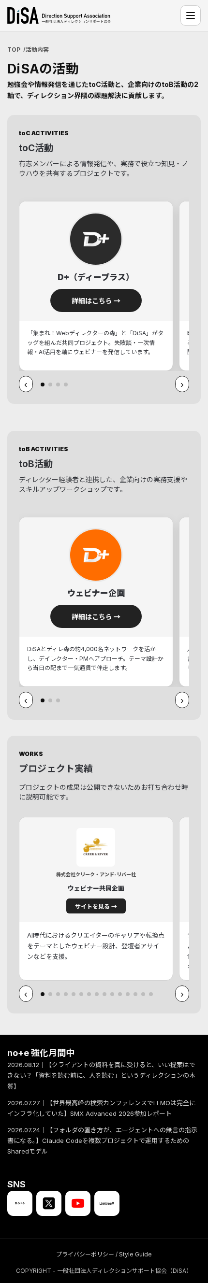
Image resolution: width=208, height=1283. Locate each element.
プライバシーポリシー (85, 1254)
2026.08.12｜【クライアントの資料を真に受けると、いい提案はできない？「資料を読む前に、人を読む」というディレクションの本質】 (101, 1075)
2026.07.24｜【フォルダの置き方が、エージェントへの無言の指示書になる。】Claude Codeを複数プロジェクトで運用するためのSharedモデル (102, 1140)
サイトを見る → (96, 906)
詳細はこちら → (96, 301)
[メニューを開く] (190, 15)
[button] (43, 384)
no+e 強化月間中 (40, 1053)
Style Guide (135, 1254)
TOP (13, 49)
